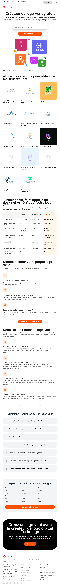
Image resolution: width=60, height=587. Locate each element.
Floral (23, 501)
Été (6, 488)
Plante (23, 495)
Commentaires (25, 573)
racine (23, 498)
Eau (23, 490)
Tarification (24, 565)
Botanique (41, 501)
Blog (41, 570)
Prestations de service (46, 565)
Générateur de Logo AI (10, 569)
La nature (40, 490)
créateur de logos (15, 268)
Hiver (6, 493)
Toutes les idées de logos (30, 507)
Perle (6, 501)
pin (39, 493)
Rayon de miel (25, 493)
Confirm (48, 2)
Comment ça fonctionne (10, 579)
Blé (6, 490)
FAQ (22, 578)
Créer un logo (30, 544)
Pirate (6, 495)
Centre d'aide (25, 570)
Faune (39, 488)
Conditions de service (46, 580)
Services (24, 575)
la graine (40, 495)
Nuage (23, 488)
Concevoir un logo (26, 580)
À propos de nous (8, 576)
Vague (39, 498)
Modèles (42, 567)
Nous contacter (26, 567)
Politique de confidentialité (48, 573)
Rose (6, 498)
